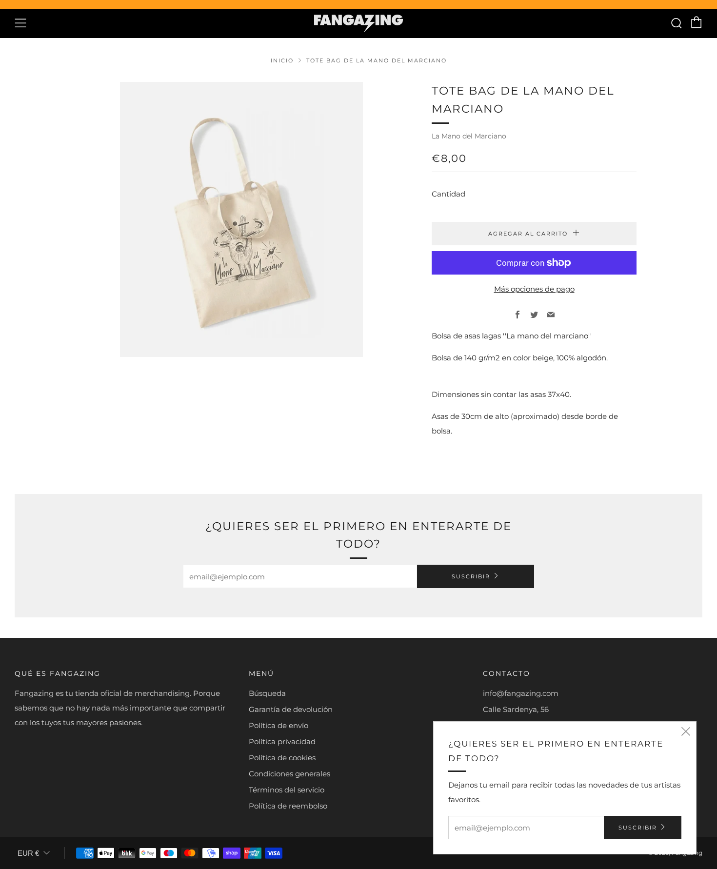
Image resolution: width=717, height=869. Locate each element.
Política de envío (278, 725)
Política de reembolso (288, 805)
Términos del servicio (286, 789)
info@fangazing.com (520, 693)
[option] (241, 219)
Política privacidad (282, 741)
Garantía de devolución (291, 709)
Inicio (282, 60)
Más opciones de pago (534, 289)
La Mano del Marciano (469, 136)
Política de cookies (282, 757)
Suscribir (471, 576)
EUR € (28, 853)
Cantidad (448, 193)
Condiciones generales (289, 773)
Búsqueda (267, 693)
